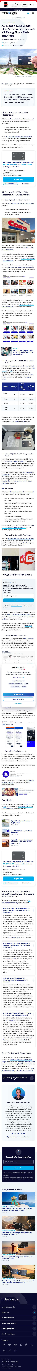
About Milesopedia (8, 1307)
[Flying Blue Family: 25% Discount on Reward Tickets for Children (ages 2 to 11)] (5, 843)
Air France (30, 375)
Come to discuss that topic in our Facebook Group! (15, 1078)
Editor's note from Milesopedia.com (26, 76)
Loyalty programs (8, 1329)
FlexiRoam (26, 543)
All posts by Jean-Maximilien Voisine (17, 1137)
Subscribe (18, 1168)
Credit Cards (8, 83)
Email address (7, 592)
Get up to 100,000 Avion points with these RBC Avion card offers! (17, 1257)
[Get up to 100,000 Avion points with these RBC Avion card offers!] (18, 1248)
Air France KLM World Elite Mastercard (21, 119)
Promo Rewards (28, 639)
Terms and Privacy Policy (16, 606)
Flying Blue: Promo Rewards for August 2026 (21, 822)
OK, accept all (18, 694)
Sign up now (18, 600)
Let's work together (7, 1359)
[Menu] (33, 13)
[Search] (28, 13)
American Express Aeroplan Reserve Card (17, 1039)
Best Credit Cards (8, 1318)
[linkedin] (21, 1134)
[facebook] (12, 1134)
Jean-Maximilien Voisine (19, 1103)
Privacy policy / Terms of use (10, 1361)
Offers (4, 1206)
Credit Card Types (8, 1334)
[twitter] (18, 1134)
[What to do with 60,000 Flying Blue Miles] (5, 833)
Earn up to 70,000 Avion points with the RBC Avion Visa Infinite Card (17, 1233)
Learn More (25, 183)
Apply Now (18, 179)
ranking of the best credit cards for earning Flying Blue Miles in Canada (18, 1063)
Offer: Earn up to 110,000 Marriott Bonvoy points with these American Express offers (18, 1281)
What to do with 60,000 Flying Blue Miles (21, 832)
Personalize (18, 703)
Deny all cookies (18, 699)
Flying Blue (5, 474)
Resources (5, 1312)
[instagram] (15, 1134)
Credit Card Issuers (8, 1323)
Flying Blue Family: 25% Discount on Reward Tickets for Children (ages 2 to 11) (22, 841)
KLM (11, 370)
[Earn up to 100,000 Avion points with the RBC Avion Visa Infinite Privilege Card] (18, 1199)
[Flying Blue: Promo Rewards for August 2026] (5, 823)
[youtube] (24, 1134)
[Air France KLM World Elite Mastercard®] (18, 156)
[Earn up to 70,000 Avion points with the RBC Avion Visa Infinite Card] (18, 1223)
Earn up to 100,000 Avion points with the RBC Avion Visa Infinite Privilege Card (17, 1209)
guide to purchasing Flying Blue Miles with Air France (18, 1069)
